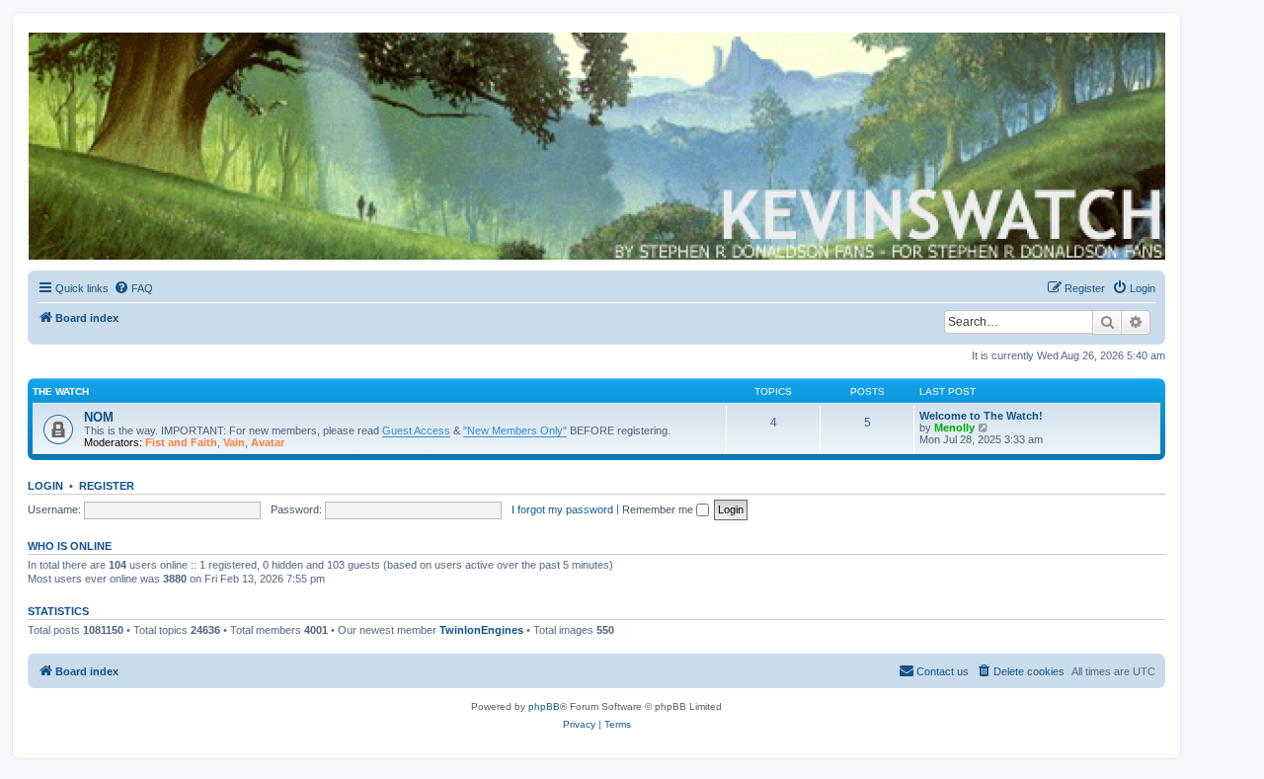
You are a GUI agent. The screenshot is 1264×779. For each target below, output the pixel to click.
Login (45, 486)
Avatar (267, 442)
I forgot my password (562, 509)
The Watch (61, 391)
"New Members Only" (515, 430)
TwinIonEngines (481, 630)
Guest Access (416, 430)
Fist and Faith (181, 442)
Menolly (954, 427)
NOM (99, 417)
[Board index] (595, 146)
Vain (234, 442)
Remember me (659, 509)
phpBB (544, 706)
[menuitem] (133, 288)
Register (106, 486)
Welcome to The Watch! (981, 416)
